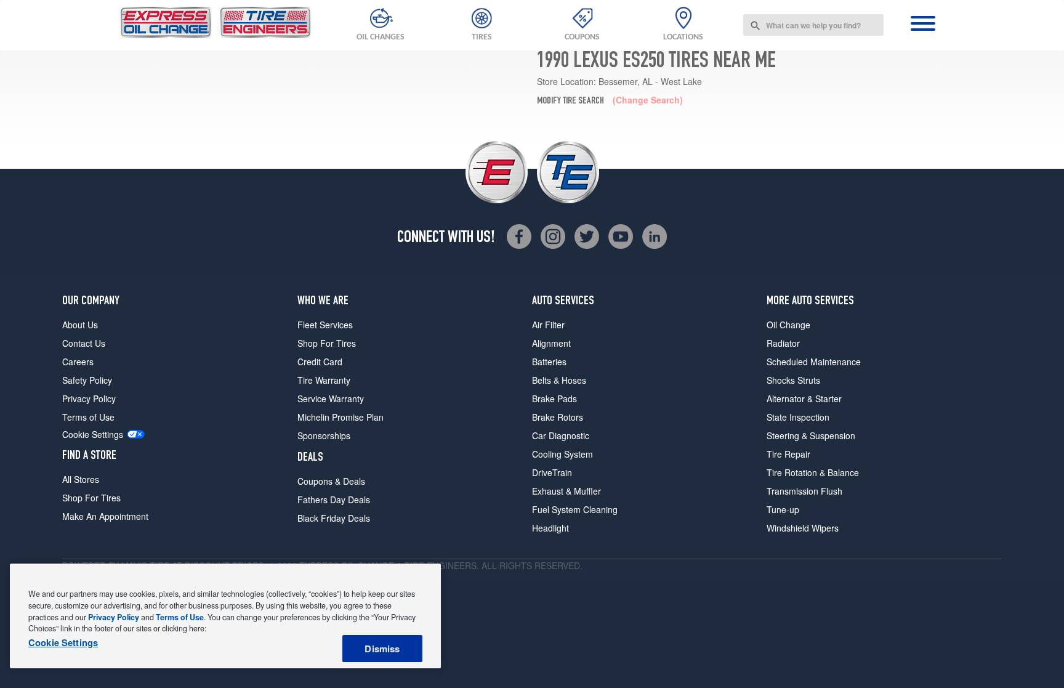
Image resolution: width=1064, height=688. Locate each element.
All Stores (80, 479)
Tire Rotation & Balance (813, 472)
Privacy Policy (89, 398)
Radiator (783, 343)
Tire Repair (788, 454)
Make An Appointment (105, 516)
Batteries (549, 361)
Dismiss (382, 648)
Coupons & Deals (331, 481)
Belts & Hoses (559, 380)
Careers (78, 361)
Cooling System (562, 454)
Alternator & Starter (804, 398)
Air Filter (548, 324)
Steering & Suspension (811, 435)
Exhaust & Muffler (566, 491)
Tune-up (783, 509)
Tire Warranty (323, 380)
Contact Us (83, 343)
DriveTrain (552, 472)
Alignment (551, 343)
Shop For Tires (91, 498)
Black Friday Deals (333, 518)
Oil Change (788, 324)
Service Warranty (330, 398)
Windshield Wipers (803, 528)
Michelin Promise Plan (340, 417)
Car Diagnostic (560, 435)
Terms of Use (88, 417)
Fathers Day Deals (333, 499)
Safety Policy (87, 380)
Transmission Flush (804, 491)
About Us (80, 324)
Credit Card (319, 361)
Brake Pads (554, 398)
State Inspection (798, 417)
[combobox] (813, 25)
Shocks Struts (793, 380)
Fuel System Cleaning (575, 509)
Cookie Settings (92, 434)
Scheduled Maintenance (814, 361)
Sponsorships (323, 435)
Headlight (550, 528)
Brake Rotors (557, 417)
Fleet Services (325, 324)
